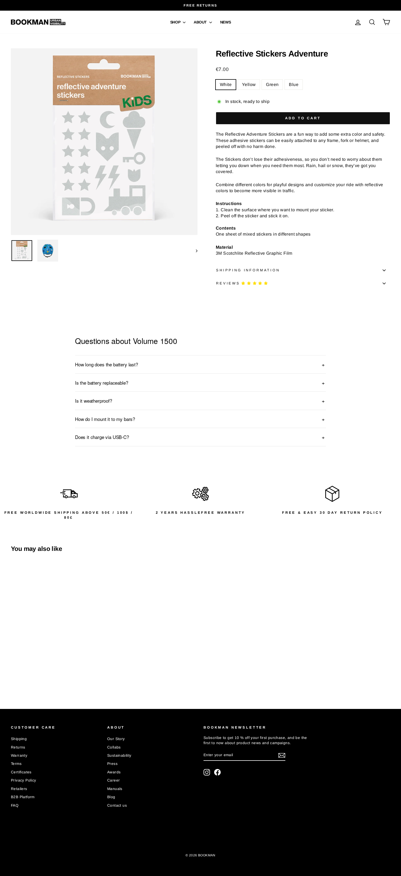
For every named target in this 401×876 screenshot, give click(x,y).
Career (113, 780)
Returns (18, 747)
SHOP (175, 22)
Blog (111, 797)
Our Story (116, 739)
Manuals (114, 789)
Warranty (19, 755)
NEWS (225, 22)
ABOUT (201, 22)
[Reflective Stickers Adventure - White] (14, 676)
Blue (293, 84)
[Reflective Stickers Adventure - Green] (29, 676)
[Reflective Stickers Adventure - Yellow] (22, 676)
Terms (16, 764)
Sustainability (119, 755)
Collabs (114, 747)
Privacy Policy (23, 780)
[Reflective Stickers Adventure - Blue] (36, 676)
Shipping (19, 739)
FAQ (15, 805)
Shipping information (248, 270)
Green (272, 84)
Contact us (117, 805)
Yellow (249, 84)
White (226, 84)
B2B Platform (23, 797)
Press (112, 764)
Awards (114, 772)
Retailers (19, 789)
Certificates (21, 772)
